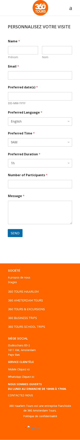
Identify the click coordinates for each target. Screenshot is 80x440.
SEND (15, 233)
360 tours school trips (26, 327)
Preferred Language (25, 112)
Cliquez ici (23, 369)
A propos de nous (19, 277)
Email (13, 66)
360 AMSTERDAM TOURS (25, 300)
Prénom (13, 57)
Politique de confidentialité (40, 416)
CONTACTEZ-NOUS (20, 395)
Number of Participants (28, 175)
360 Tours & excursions (26, 309)
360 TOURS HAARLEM (23, 292)
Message (16, 196)
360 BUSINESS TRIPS (22, 318)
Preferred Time (21, 133)
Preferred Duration (24, 154)
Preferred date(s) (23, 87)
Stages (12, 282)
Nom (45, 57)
